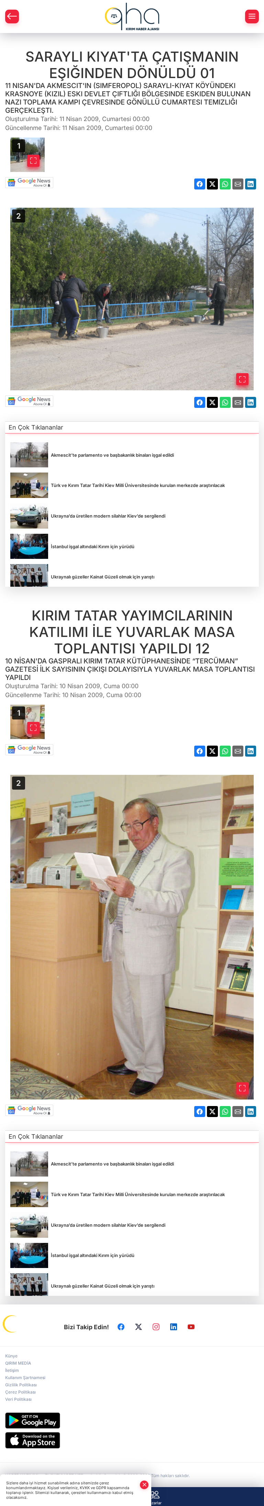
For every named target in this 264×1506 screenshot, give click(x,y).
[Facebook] (121, 1327)
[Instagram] (156, 1327)
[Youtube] (191, 1327)
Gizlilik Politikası (21, 1384)
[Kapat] (144, 1485)
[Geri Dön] (12, 16)
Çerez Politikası (20, 1392)
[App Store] (132, 1440)
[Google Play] (132, 1420)
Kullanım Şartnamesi (25, 1377)
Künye (11, 1355)
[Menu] (252, 16)
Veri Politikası (18, 1399)
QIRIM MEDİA (18, 1363)
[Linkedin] (173, 1327)
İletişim (12, 1370)
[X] (138, 1327)
